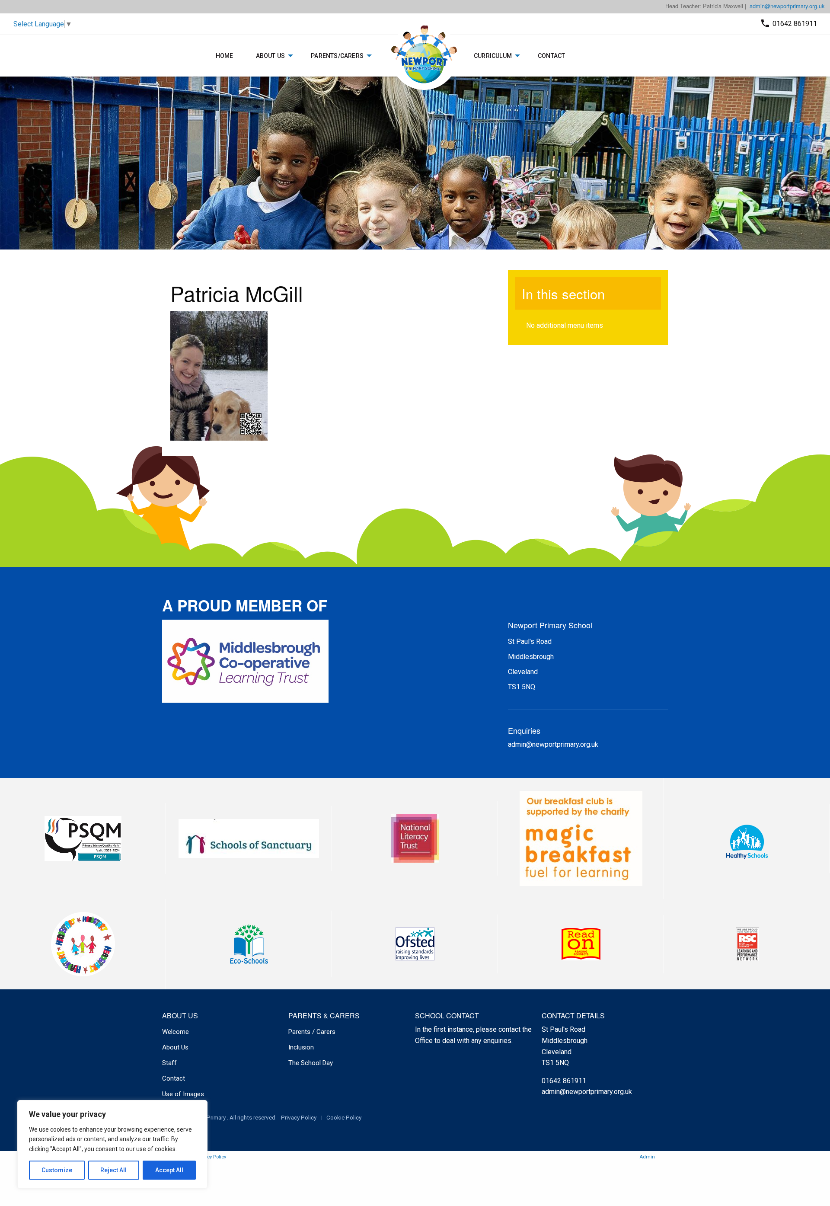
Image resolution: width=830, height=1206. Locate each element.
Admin (647, 1157)
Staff (169, 1063)
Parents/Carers (337, 55)
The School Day (310, 1063)
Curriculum (493, 55)
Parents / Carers (311, 1032)
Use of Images (183, 1094)
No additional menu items (564, 325)
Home (224, 55)
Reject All (113, 1170)
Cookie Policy (343, 1117)
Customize (57, 1170)
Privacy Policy (298, 1117)
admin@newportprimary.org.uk (787, 6)
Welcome (175, 1032)
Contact (551, 55)
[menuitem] (224, 56)
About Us (270, 55)
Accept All (169, 1170)
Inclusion (301, 1047)
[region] (112, 1144)
